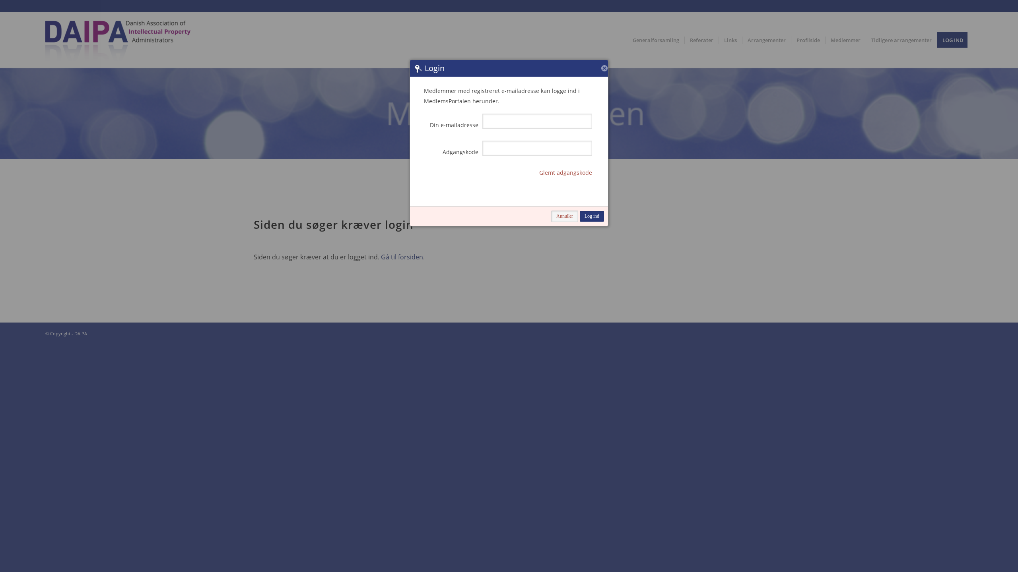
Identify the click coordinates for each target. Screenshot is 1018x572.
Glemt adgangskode (565, 172)
